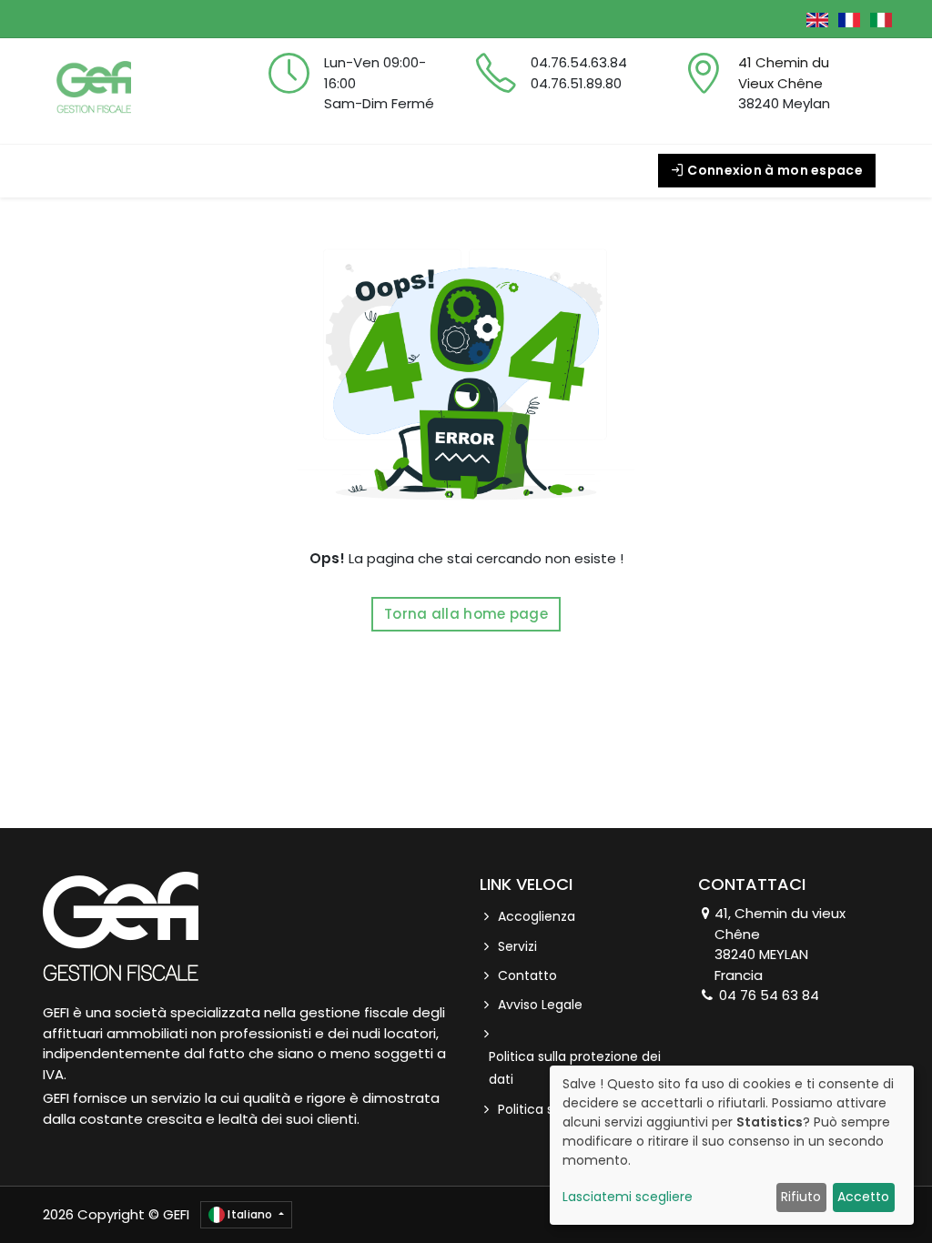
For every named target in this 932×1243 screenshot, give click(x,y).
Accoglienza (536, 916)
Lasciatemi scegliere (627, 1196)
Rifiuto (801, 1196)
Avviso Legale (540, 1004)
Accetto (863, 1196)
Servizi (517, 946)
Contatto (527, 975)
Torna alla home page (466, 613)
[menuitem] (97, 170)
